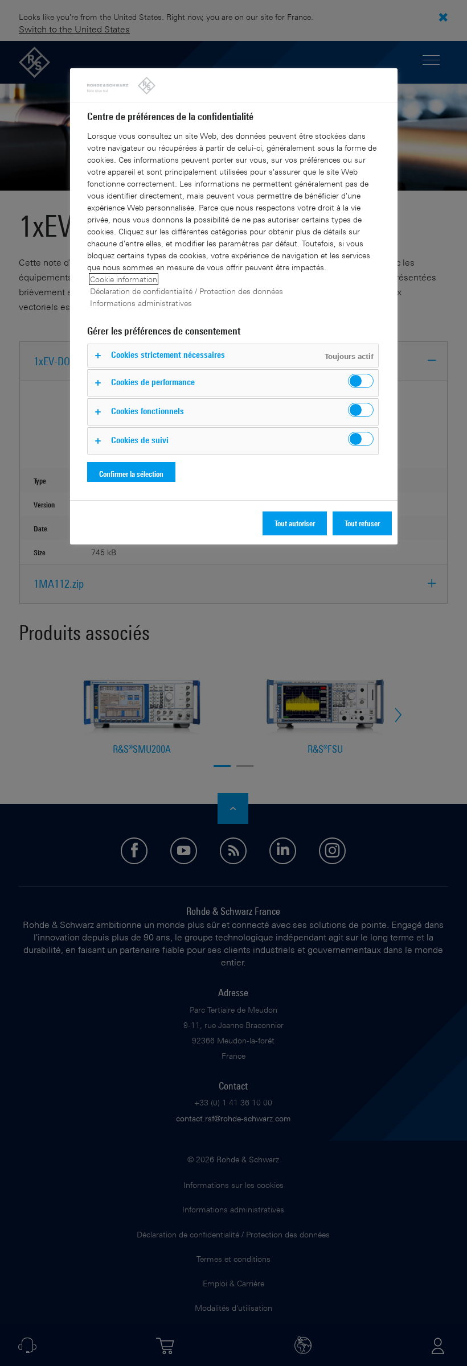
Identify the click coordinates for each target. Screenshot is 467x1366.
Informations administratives (141, 303)
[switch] (361, 381)
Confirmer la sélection (131, 473)
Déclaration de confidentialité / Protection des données (186, 291)
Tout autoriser (295, 523)
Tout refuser (362, 523)
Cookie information (123, 279)
